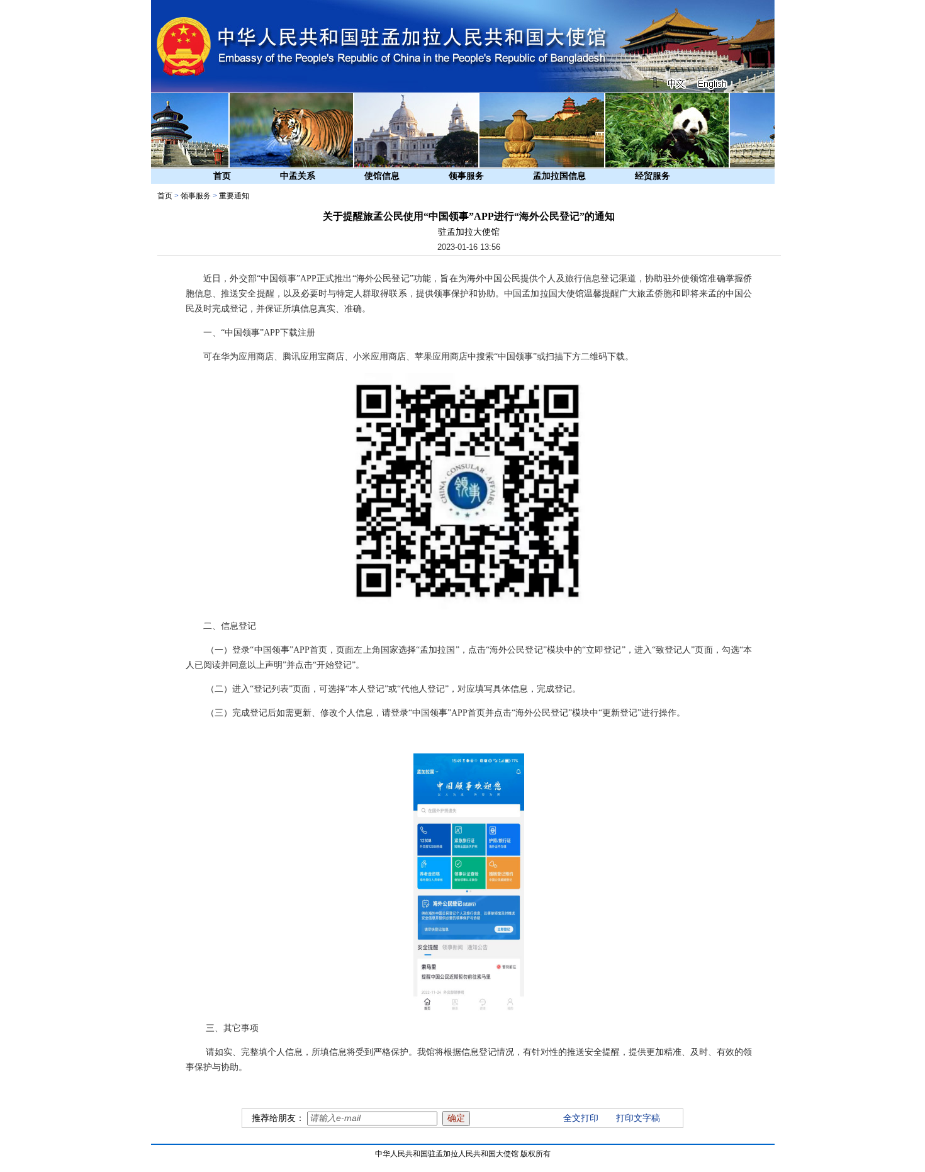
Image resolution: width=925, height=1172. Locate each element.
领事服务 (466, 176)
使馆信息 (382, 176)
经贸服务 (652, 176)
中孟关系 (297, 176)
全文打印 (580, 1118)
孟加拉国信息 (559, 176)
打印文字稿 (638, 1118)
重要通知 (234, 195)
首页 (222, 176)
